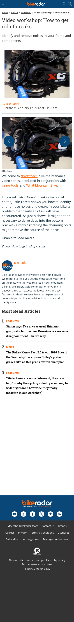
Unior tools (10, 185)
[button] (37, 145)
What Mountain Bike (41, 185)
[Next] (64, 141)
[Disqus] (37, 450)
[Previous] (9, 141)
